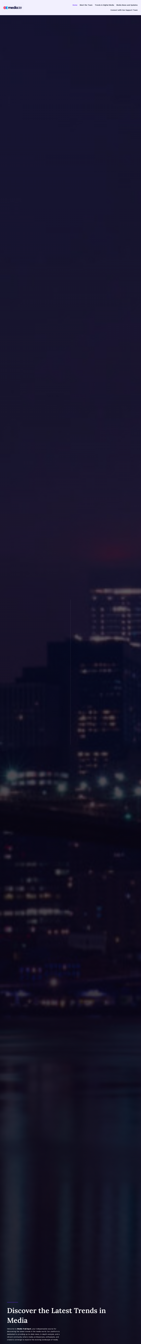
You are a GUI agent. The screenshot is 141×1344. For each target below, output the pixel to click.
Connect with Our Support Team (124, 10)
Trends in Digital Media (104, 5)
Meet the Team (86, 5)
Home (75, 5)
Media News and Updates (127, 5)
